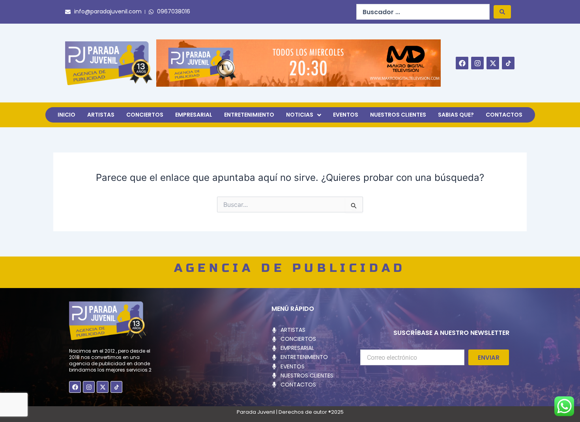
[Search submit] (502, 12)
